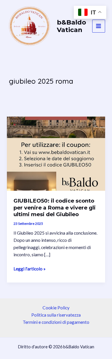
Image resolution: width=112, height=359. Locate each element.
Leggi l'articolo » (29, 269)
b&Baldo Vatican (71, 25)
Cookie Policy (56, 307)
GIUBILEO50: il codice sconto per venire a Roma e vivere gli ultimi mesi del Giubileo (54, 207)
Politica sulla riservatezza (56, 314)
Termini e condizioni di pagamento (56, 322)
